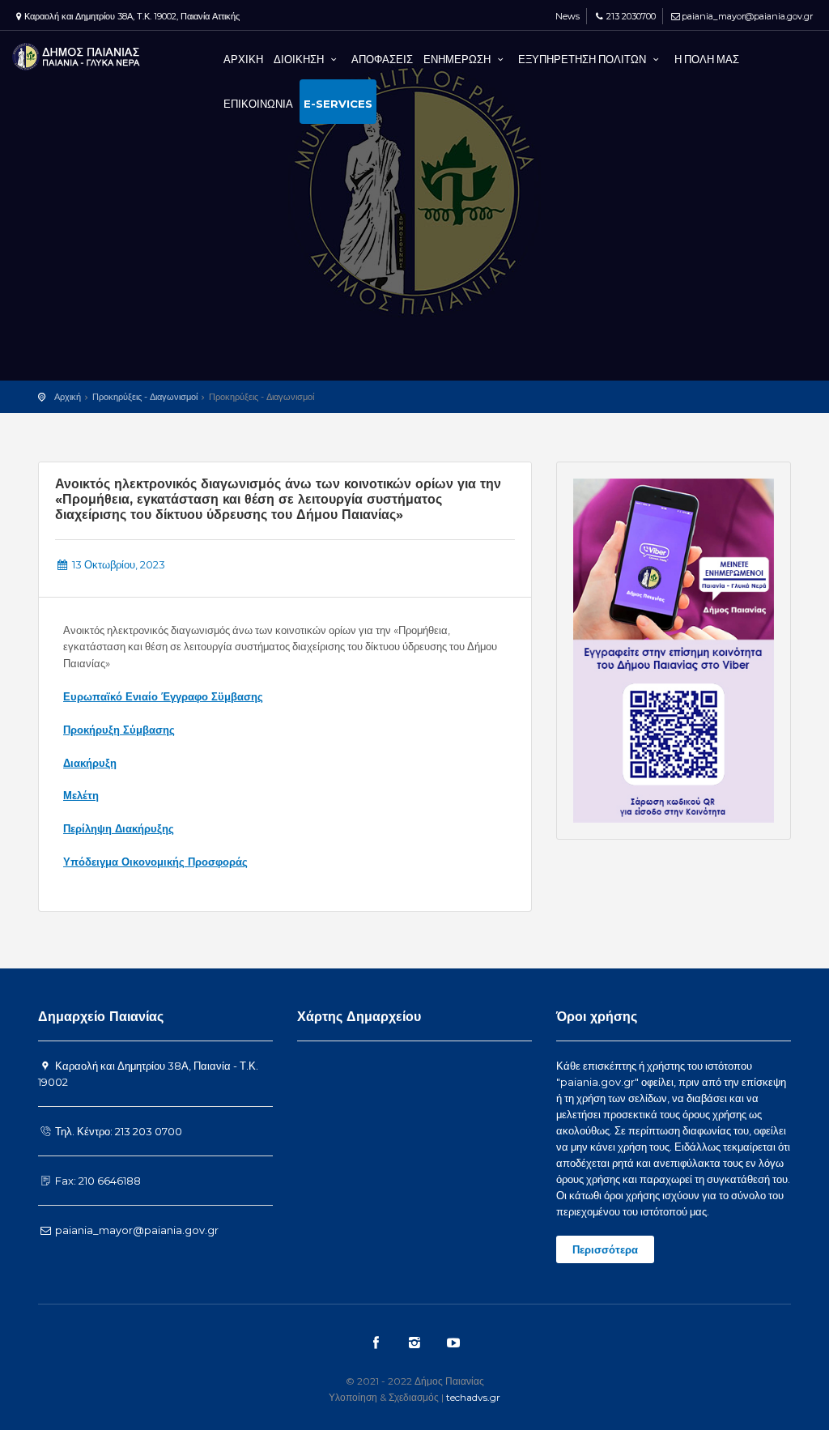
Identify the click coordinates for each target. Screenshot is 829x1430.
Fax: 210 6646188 (97, 1180)
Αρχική (67, 396)
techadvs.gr (473, 1397)
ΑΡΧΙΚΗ (243, 59)
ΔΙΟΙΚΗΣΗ (300, 59)
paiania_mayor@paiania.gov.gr (747, 16)
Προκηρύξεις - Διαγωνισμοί (145, 396)
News (566, 16)
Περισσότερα (605, 1249)
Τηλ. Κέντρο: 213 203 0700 (117, 1131)
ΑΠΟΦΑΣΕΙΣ (382, 59)
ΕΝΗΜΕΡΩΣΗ (458, 59)
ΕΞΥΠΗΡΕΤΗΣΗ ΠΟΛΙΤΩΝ (583, 59)
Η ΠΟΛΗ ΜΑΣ (706, 59)
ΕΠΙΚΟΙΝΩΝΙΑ (258, 103)
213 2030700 (630, 16)
